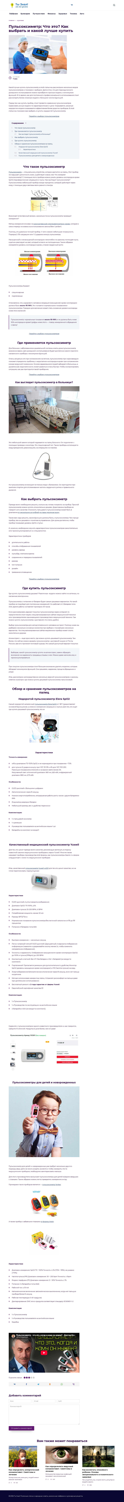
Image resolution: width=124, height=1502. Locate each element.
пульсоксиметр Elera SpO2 (46, 704)
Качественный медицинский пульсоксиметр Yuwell (38, 153)
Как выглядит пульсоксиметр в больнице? (35, 134)
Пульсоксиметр (15, 172)
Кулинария (25, 14)
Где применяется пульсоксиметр (28, 131)
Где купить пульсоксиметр (26, 141)
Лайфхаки (13, 14)
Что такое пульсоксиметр (25, 128)
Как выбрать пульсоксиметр (26, 137)
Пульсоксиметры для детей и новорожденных (36, 156)
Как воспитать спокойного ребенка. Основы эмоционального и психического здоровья (97, 1473)
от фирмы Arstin (47, 1222)
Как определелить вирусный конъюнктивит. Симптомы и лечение (59, 1468)
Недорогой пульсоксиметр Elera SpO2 (33, 147)
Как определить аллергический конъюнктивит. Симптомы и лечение (24, 1472)
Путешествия (39, 14)
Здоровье (63, 14)
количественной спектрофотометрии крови (52, 224)
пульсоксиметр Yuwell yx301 (37, 868)
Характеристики (29, 149)
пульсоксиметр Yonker (51, 1185)
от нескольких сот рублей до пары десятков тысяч (38, 512)
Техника (73, 14)
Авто (82, 14)
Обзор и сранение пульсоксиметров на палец (34, 144)
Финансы (52, 14)
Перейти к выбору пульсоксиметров (44, 116)
